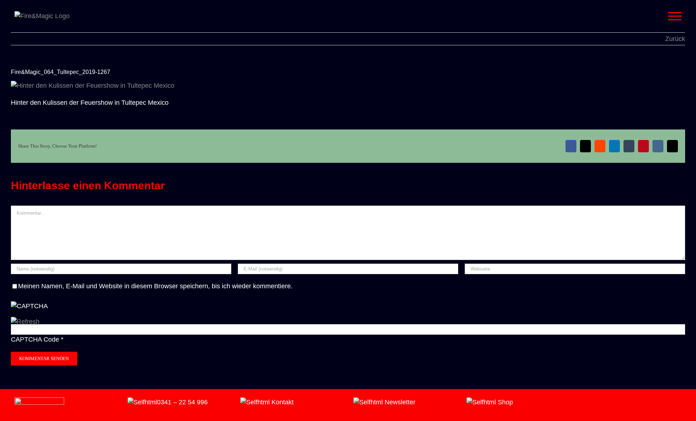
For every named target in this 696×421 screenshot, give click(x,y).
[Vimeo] (591, 402)
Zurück (675, 38)
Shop (504, 402)
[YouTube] (602, 402)
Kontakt (282, 402)
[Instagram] (581, 402)
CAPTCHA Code (35, 339)
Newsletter (399, 402)
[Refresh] (25, 321)
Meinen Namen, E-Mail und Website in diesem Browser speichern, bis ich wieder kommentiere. (155, 286)
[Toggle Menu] (674, 16)
